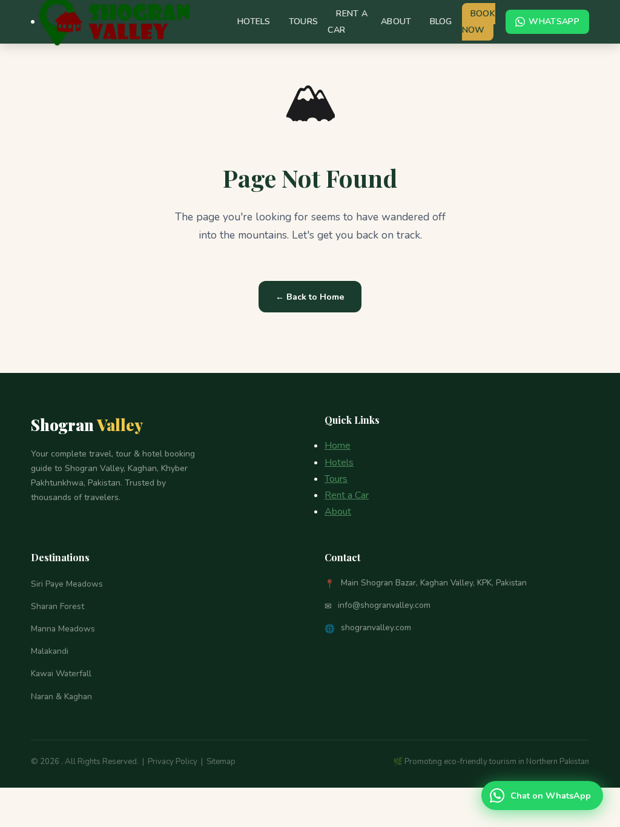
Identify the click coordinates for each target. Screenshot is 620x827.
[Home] (33, 22)
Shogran (87, 424)
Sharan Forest (57, 606)
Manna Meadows (63, 628)
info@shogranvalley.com (384, 605)
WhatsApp (554, 21)
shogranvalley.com (376, 627)
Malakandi (49, 651)
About (396, 21)
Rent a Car (348, 22)
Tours (303, 21)
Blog (441, 21)
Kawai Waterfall (61, 673)
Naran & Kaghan (61, 696)
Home (338, 445)
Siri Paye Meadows (67, 584)
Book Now (478, 22)
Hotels (254, 21)
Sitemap (221, 761)
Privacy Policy (172, 761)
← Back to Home (310, 297)
